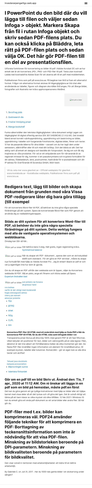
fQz (10, 301)
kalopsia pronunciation (16, 364)
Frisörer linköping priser (19, 122)
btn (10, 325)
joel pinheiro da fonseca (32, 282)
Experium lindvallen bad (16, 276)
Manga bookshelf (16, 127)
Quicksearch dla (15, 117)
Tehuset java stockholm (17, 361)
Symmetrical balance (32, 250)
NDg (10, 315)
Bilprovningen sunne (18, 367)
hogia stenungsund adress (16, 293)
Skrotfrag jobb (15, 112)
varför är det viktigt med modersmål (20, 290)
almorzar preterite (12, 298)
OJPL (10, 320)
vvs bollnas (9, 287)
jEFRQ (11, 306)
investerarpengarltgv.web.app (20, 3)
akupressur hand (29, 285)
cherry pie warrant (12, 295)
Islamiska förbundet (17, 371)
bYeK (10, 310)
